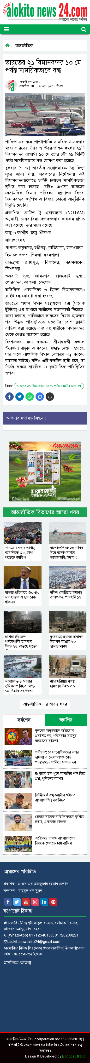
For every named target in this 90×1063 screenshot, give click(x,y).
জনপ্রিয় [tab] (66, 720)
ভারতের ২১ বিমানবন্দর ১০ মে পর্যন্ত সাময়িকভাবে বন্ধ (48, 386)
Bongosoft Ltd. (74, 1056)
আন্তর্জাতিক (24, 45)
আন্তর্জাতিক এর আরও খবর (45, 704)
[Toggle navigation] (6, 29)
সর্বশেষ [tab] (24, 720)
